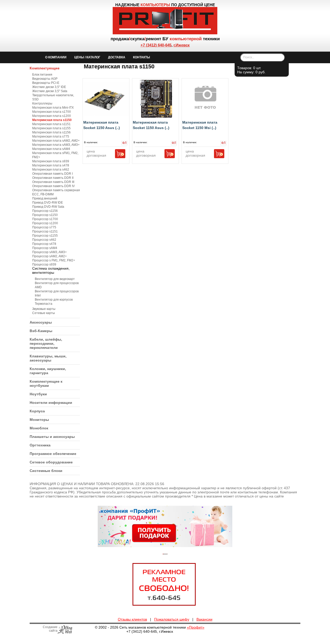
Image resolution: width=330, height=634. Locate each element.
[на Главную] (165, 33)
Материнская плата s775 (50, 136)
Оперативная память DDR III (53, 182)
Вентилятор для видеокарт (55, 279)
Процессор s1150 (45, 215)
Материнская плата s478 (50, 165)
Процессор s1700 (45, 219)
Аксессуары (41, 322)
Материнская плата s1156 (51, 132)
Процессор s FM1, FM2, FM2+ (53, 260)
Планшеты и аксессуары (52, 437)
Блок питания (42, 74)
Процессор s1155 (45, 235)
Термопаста (43, 304)
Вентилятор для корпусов (54, 299)
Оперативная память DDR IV (53, 186)
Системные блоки (46, 471)
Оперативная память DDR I (52, 173)
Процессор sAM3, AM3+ (49, 252)
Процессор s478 (44, 244)
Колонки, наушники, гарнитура (48, 371)
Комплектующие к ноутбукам (46, 383)
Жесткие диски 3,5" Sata (49, 91)
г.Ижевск (182, 45)
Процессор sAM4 (44, 248)
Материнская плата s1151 (51, 124)
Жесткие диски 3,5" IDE (49, 87)
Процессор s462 (44, 240)
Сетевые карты (43, 313)
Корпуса (37, 411)
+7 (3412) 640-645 (156, 45)
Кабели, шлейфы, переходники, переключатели (46, 343)
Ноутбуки (38, 394)
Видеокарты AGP (44, 79)
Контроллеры (42, 103)
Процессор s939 (44, 264)
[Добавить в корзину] (120, 153)
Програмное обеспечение (53, 454)
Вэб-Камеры (41, 331)
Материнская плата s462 (50, 169)
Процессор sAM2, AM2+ (49, 256)
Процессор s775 (44, 227)
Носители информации (51, 402)
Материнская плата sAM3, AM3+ (56, 145)
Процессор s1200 (45, 223)
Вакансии (204, 619)
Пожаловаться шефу (171, 619)
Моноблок (39, 428)
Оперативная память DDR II (52, 178)
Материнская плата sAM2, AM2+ (56, 140)
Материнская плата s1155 (51, 128)
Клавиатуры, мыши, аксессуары (48, 358)
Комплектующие (45, 68)
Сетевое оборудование (51, 462)
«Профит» (195, 627)
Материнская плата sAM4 (51, 149)
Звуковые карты (43, 309)
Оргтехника (40, 445)
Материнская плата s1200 (51, 116)
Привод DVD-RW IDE (47, 202)
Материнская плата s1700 (51, 112)
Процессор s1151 (45, 231)
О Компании (56, 57)
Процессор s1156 (45, 211)
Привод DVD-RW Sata (48, 206)
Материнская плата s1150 (52, 120)
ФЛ (124, 143)
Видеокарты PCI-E (45, 83)
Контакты (141, 57)
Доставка (116, 57)
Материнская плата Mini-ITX (53, 107)
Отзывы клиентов (132, 619)
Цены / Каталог (87, 57)
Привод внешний (44, 198)
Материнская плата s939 (50, 161)
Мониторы (39, 420)
